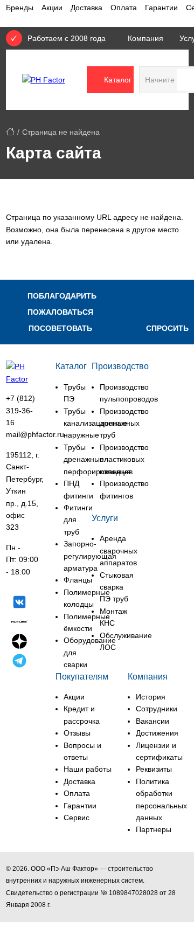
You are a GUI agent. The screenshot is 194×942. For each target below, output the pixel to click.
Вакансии (152, 721)
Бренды (19, 7)
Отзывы (77, 733)
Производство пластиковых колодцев (124, 459)
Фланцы (78, 580)
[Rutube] (19, 623)
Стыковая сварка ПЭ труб (117, 587)
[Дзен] (19, 643)
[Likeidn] (19, 662)
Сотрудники (156, 708)
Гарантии (161, 7)
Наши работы (88, 769)
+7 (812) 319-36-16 (20, 410)
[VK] (19, 603)
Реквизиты (154, 769)
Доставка (86, 7)
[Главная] (10, 132)
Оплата (123, 7)
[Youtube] (19, 682)
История (150, 696)
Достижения (157, 733)
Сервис (76, 817)
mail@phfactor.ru (35, 434)
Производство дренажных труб (124, 423)
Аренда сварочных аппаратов (118, 550)
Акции (52, 7)
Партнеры (153, 829)
